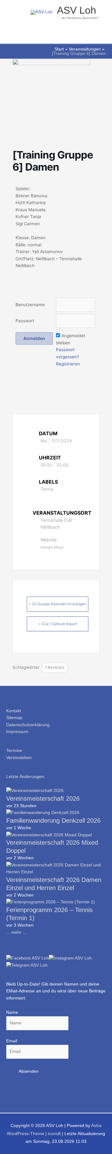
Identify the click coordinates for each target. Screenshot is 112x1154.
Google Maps (51, 547)
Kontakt (13, 711)
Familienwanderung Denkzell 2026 (53, 820)
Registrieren (68, 363)
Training (55, 667)
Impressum (17, 731)
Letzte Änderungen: (25, 776)
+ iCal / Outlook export (57, 623)
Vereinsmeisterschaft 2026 (43, 798)
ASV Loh (76, 10)
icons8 (54, 1133)
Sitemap (14, 717)
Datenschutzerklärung (27, 724)
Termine (14, 750)
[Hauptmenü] (55, 35)
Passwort (25, 320)
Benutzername (30, 304)
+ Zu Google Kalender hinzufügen (57, 604)
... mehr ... (16, 932)
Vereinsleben (19, 757)
